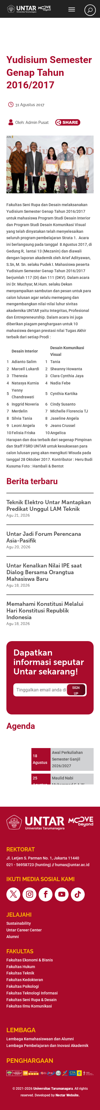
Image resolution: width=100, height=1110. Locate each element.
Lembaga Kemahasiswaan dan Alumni (40, 1039)
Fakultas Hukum (20, 966)
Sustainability (18, 923)
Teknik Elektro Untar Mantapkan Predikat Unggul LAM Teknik (48, 505)
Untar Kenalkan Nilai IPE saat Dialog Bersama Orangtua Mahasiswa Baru (44, 572)
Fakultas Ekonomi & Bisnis (29, 960)
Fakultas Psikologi (22, 986)
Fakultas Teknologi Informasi (32, 993)
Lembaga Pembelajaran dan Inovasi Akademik (47, 1045)
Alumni (12, 936)
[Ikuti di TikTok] (78, 894)
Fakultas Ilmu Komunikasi (29, 1006)
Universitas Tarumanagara (53, 1089)
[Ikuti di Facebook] (45, 894)
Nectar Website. (68, 1095)
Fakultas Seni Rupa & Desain (31, 1000)
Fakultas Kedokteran (24, 980)
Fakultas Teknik (20, 973)
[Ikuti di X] (13, 894)
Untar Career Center (24, 930)
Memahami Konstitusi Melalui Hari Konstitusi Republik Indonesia (44, 611)
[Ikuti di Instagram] (29, 894)
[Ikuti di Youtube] (62, 894)
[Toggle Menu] (71, 9)
